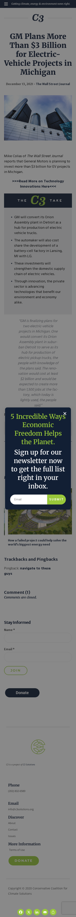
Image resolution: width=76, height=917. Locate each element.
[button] (65, 414)
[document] (38, 458)
